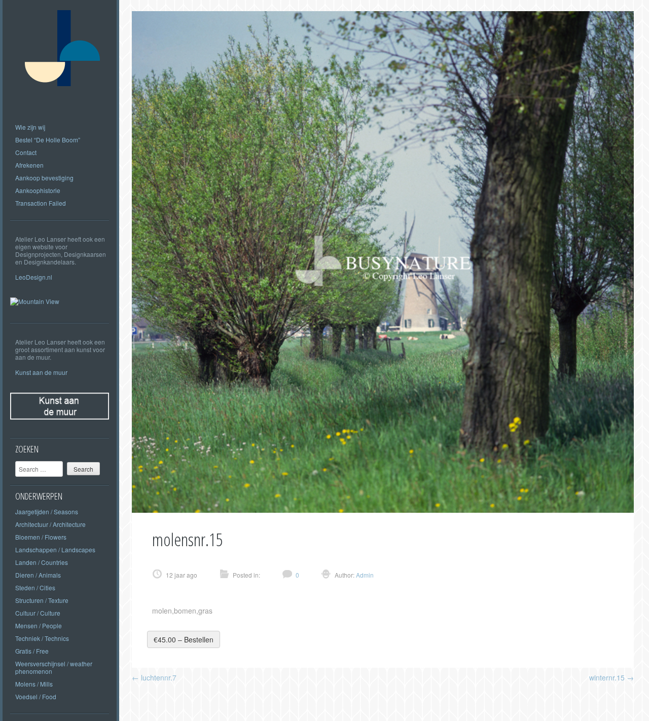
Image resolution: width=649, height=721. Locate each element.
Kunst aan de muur (41, 372)
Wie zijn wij (30, 127)
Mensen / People (38, 625)
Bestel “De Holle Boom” (47, 139)
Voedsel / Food (35, 696)
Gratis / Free (32, 651)
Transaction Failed (40, 203)
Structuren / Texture (41, 600)
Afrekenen (29, 165)
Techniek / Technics (42, 638)
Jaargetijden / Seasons (46, 511)
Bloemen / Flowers (40, 537)
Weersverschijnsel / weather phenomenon (53, 667)
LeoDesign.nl (33, 277)
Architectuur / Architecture (50, 524)
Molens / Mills (34, 683)
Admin (364, 575)
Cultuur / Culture (37, 613)
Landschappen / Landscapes (55, 549)
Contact (26, 152)
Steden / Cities (35, 587)
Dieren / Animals (38, 575)
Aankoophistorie (37, 190)
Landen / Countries (41, 562)
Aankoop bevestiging (44, 177)
